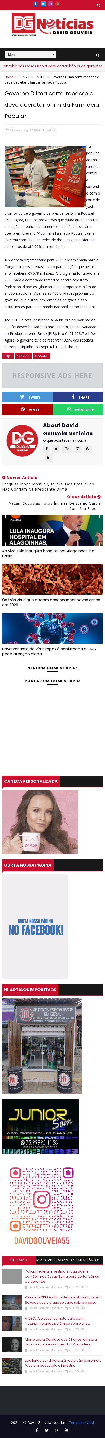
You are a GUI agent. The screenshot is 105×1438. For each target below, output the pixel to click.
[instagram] (50, 3)
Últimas (19, 1260)
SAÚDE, (51, 130)
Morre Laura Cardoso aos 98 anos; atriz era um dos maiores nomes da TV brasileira (61, 1342)
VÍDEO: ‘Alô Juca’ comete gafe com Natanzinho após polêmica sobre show (57, 1321)
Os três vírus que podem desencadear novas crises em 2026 (51, 602)
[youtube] (57, 3)
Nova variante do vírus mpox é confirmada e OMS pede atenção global (49, 651)
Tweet (35, 397)
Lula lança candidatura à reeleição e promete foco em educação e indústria (63, 1363)
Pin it (34, 410)
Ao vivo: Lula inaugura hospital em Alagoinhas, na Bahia (48, 553)
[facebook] (35, 3)
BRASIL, (39, 130)
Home (9, 77)
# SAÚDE (41, 355)
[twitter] (43, 3)
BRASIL (24, 77)
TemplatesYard (81, 1422)
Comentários (86, 1260)
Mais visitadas (52, 1260)
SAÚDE (40, 77)
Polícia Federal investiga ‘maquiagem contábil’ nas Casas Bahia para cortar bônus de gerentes (62, 1276)
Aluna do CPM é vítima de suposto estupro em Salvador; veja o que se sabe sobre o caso (63, 1300)
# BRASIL (23, 355)
